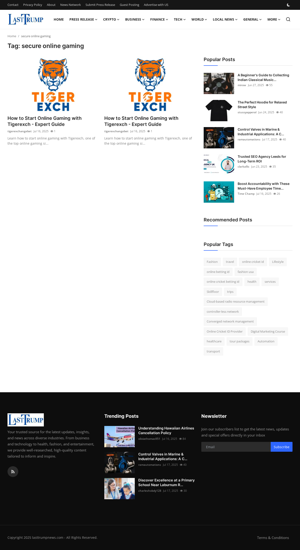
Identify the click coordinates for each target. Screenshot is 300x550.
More (272, 19)
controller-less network (223, 311)
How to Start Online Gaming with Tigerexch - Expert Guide (45, 121)
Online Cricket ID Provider (225, 331)
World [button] (197, 19)
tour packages (239, 341)
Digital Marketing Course (268, 331)
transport (213, 351)
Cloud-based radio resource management (236, 301)
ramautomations (249, 139)
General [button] (250, 19)
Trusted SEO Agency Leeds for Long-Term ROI (262, 158)
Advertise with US (156, 5)
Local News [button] (223, 19)
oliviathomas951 (149, 439)
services (270, 281)
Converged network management (230, 321)
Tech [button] (178, 19)
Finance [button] (157, 19)
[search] (288, 19)
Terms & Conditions (273, 537)
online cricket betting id (223, 281)
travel (230, 262)
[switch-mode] (288, 5)
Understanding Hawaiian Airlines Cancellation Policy (166, 430)
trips (230, 292)
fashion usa (246, 272)
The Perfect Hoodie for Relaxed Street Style (262, 104)
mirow (242, 85)
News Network (70, 5)
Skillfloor (213, 292)
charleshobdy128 (149, 491)
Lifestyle (278, 262)
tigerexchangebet (20, 131)
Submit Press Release (100, 5)
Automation (266, 341)
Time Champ (246, 194)
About (51, 5)
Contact (13, 5)
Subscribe (281, 447)
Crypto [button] (109, 19)
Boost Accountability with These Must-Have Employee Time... (263, 186)
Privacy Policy (32, 5)
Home (59, 19)
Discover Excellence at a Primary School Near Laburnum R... (166, 482)
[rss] (13, 471)
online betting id (218, 272)
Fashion (212, 262)
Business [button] (133, 19)
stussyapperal (247, 112)
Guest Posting (129, 5)
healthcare (214, 341)
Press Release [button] (81, 19)
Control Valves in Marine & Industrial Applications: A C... (261, 131)
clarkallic (243, 167)
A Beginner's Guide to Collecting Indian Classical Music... (263, 77)
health (252, 281)
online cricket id (253, 262)
